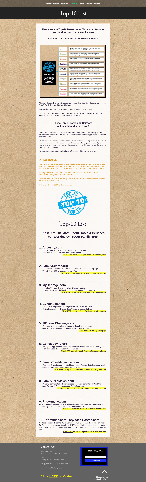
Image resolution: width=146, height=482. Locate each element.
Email (95, 454)
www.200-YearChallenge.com (51, 468)
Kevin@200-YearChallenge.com (60, 185)
